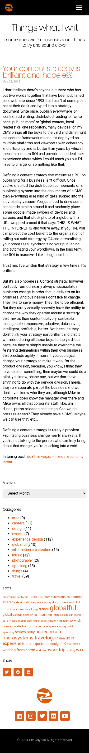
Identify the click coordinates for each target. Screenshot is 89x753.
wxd (80, 649)
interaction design (63, 614)
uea (62, 638)
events (17, 534)
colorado (36, 597)
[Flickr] (53, 716)
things (17, 571)
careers (18, 523)
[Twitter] (42, 716)
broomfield (9, 597)
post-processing (54, 626)
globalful (19, 544)
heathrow (28, 614)
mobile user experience (32, 620)
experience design (27, 539)
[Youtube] (65, 716)
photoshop (35, 626)
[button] (79, 7)
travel (16, 576)
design (17, 528)
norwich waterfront (15, 626)
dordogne (59, 602)
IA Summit (45, 614)
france (44, 609)
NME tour (62, 620)
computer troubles (57, 597)
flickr (78, 602)
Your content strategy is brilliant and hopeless (41, 72)
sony (31, 632)
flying (34, 609)
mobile (13, 620)
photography (22, 560)
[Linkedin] (19, 716)
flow (6, 609)
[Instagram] (31, 716)
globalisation (12, 614)
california (22, 597)
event (70, 602)
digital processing (38, 602)
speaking (19, 566)
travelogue (46, 638)
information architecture (31, 549)
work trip (57, 649)
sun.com (44, 631)
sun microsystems (32, 634)
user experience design (43, 644)
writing (70, 650)
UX (63, 644)
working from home (19, 650)
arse (15, 518)
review (20, 632)
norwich (75, 620)
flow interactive (20, 609)
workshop (41, 650)
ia (35, 614)
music (17, 555)
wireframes (73, 644)
